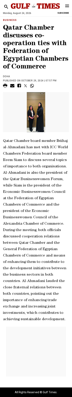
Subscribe (63, 13)
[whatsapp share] (32, 86)
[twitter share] (25, 86)
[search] (6, 7)
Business (10, 20)
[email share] (12, 86)
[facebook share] (19, 86)
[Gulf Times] (35, 10)
